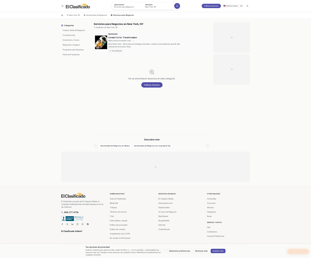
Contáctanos (212, 232)
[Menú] (62, 6)
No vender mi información (120, 238)
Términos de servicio (118, 212)
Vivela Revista (164, 229)
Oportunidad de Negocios (96, 15)
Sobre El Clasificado (118, 199)
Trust (112, 216)
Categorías (211, 212)
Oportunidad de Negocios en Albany (115, 146)
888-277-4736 (71, 212)
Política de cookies (117, 229)
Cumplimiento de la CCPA (120, 234)
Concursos (211, 203)
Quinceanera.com (165, 203)
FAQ (208, 227)
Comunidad (211, 199)
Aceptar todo (218, 251)
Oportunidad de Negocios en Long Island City (152, 146)
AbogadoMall (163, 221)
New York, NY (74, 15)
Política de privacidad (118, 225)
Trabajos (113, 207)
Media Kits (114, 203)
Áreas (209, 216)
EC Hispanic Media (165, 199)
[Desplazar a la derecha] (208, 146)
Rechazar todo (201, 251)
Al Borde (161, 225)
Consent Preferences (215, 236)
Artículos (210, 207)
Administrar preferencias (179, 251)
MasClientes (163, 216)
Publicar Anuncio (211, 6)
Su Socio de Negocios (167, 212)
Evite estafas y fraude (118, 221)
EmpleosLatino (164, 207)
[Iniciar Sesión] (247, 6)
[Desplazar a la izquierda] (96, 146)
